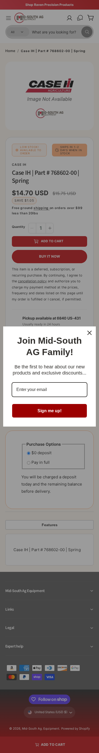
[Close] (89, 332)
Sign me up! (49, 411)
